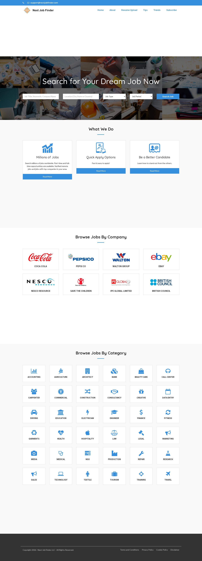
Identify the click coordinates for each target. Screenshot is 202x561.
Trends (157, 10)
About (112, 10)
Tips (145, 10)
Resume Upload (129, 10)
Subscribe (171, 10)
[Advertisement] (101, 35)
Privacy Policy (147, 550)
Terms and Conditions (129, 550)
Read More (47, 176)
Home (101, 10)
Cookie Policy (162, 550)
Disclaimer (175, 550)
